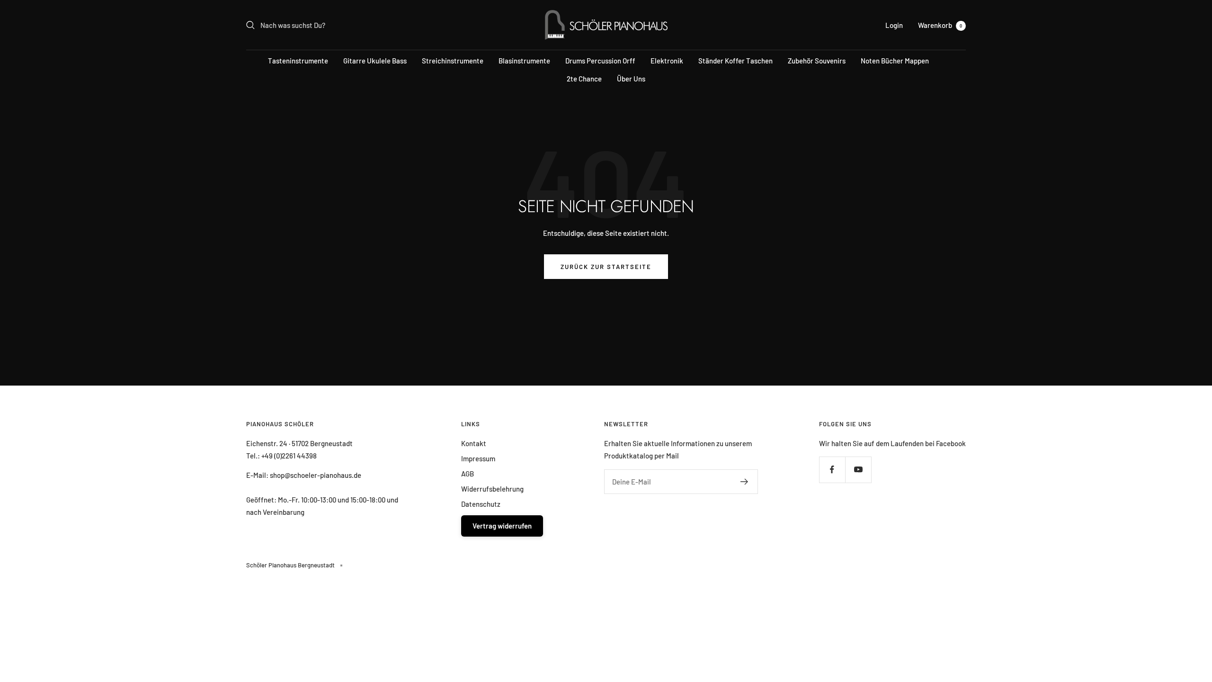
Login (894, 25)
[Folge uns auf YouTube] (858, 470)
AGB (467, 473)
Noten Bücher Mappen (895, 60)
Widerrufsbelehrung (492, 489)
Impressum (478, 458)
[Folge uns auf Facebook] (832, 470)
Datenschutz (480, 504)
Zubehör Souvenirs (817, 60)
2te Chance (584, 78)
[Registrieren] (744, 481)
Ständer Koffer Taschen (735, 60)
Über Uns (631, 78)
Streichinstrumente (452, 60)
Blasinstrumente (524, 60)
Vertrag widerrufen (502, 525)
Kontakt (473, 443)
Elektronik (667, 60)
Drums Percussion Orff (600, 60)
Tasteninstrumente (298, 60)
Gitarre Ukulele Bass (375, 60)
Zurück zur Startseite (606, 266)
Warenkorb (940, 25)
